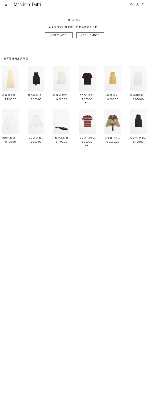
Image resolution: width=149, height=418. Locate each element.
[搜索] (131, 4)
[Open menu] (6, 4)
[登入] (137, 4)
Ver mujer (59, 35)
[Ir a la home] (27, 4)
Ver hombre (90, 35)
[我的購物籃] (143, 4)
